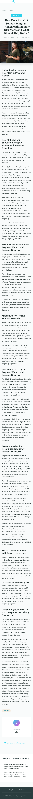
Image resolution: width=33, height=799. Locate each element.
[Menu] (19, 1)
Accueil (4, 10)
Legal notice (13, 790)
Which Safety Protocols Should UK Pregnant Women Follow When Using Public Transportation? (15, 766)
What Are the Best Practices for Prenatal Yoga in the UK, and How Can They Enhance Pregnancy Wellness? (16, 775)
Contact (21, 790)
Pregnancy (11, 10)
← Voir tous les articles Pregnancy (13, 743)
